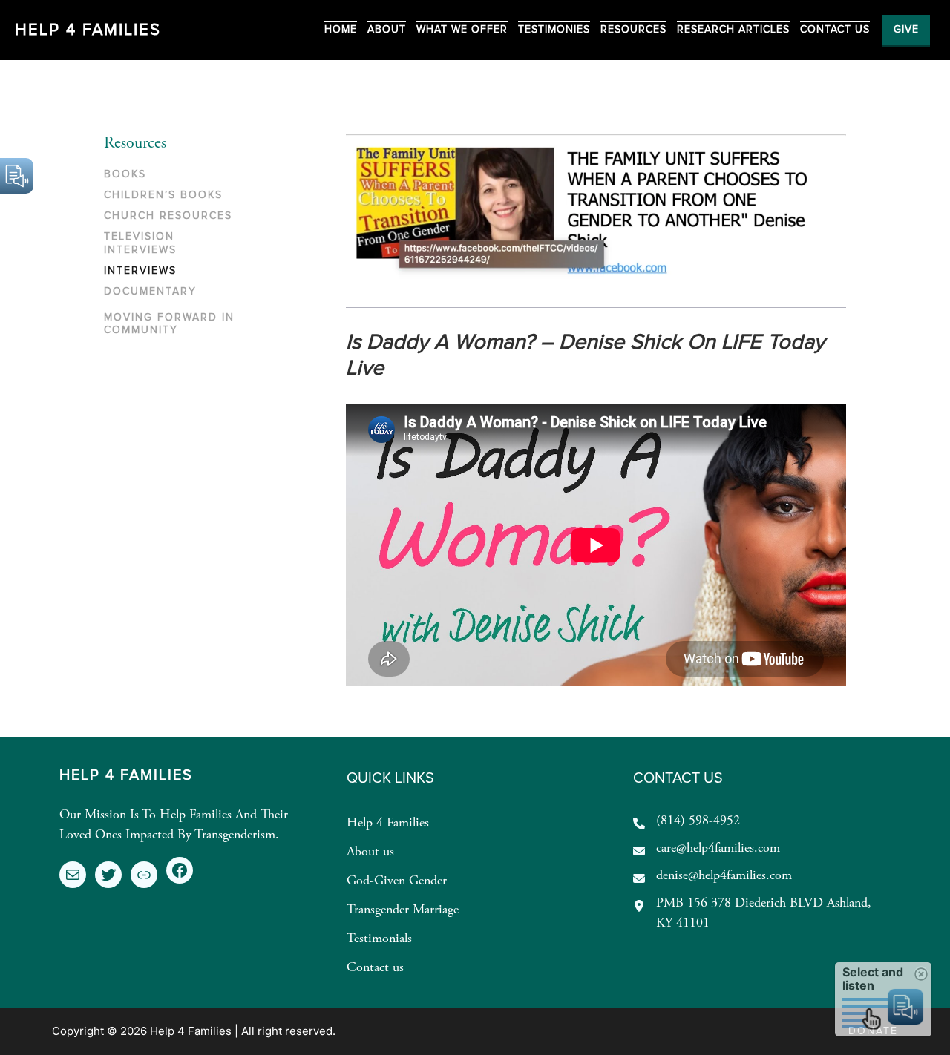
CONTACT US (835, 29)
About (386, 29)
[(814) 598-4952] (686, 822)
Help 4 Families (88, 30)
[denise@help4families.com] (712, 877)
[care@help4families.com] (706, 849)
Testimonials (379, 939)
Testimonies (554, 29)
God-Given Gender (397, 881)
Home (340, 29)
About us (370, 852)
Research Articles (733, 29)
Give (906, 29)
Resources (633, 29)
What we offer (462, 29)
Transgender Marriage (403, 910)
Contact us (375, 968)
